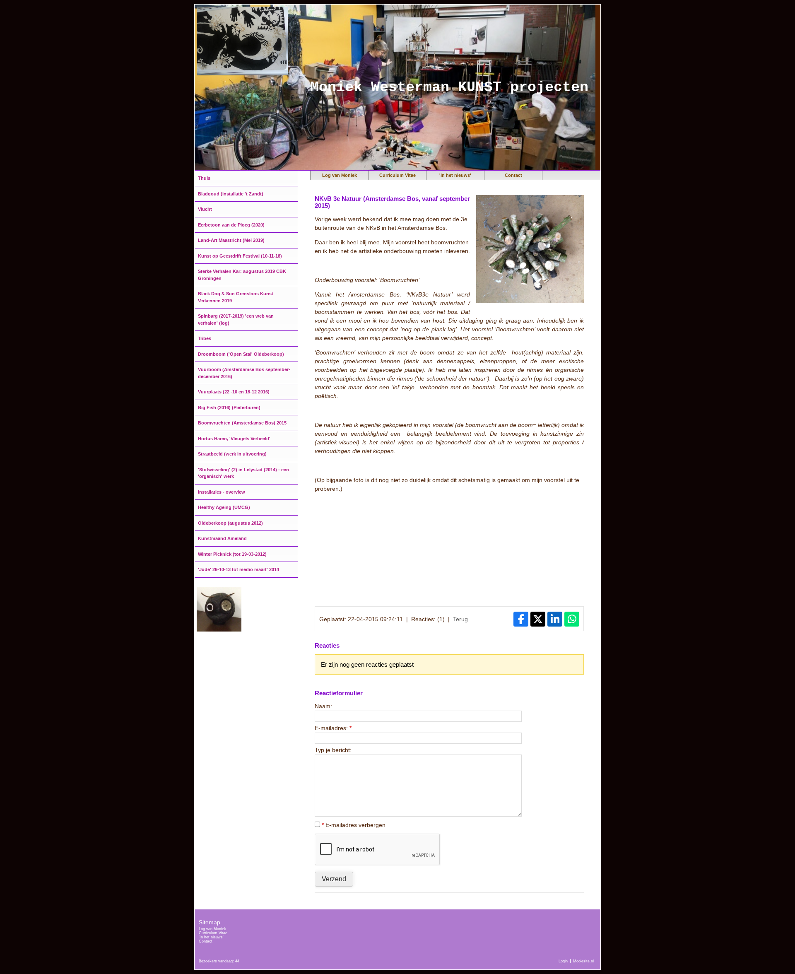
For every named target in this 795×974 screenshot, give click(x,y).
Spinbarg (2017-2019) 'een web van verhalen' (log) (236, 319)
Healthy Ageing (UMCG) (224, 507)
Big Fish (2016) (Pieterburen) (229, 407)
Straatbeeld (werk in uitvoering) (232, 453)
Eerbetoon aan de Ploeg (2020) (231, 224)
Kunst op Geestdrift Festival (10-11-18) (240, 255)
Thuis (204, 178)
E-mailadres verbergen (353, 825)
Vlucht (205, 209)
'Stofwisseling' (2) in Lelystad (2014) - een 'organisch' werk (243, 473)
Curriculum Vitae (397, 175)
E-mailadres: (333, 728)
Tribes (204, 338)
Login (563, 961)
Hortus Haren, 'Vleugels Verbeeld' (234, 438)
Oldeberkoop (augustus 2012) (230, 523)
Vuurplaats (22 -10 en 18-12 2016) (234, 391)
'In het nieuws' (455, 175)
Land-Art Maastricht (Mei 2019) (231, 240)
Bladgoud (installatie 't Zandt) (230, 193)
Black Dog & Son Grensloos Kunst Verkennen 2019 (235, 297)
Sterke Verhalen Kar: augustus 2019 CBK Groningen (242, 275)
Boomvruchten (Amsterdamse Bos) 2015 (242, 422)
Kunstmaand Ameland (222, 538)
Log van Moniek (339, 175)
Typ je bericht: (333, 750)
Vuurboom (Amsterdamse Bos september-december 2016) (244, 373)
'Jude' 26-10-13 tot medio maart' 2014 (238, 569)
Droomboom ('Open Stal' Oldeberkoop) (241, 354)
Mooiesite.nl (583, 961)
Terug (460, 619)
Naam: (323, 706)
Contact (513, 175)
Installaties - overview (221, 491)
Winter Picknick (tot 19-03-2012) (232, 554)
